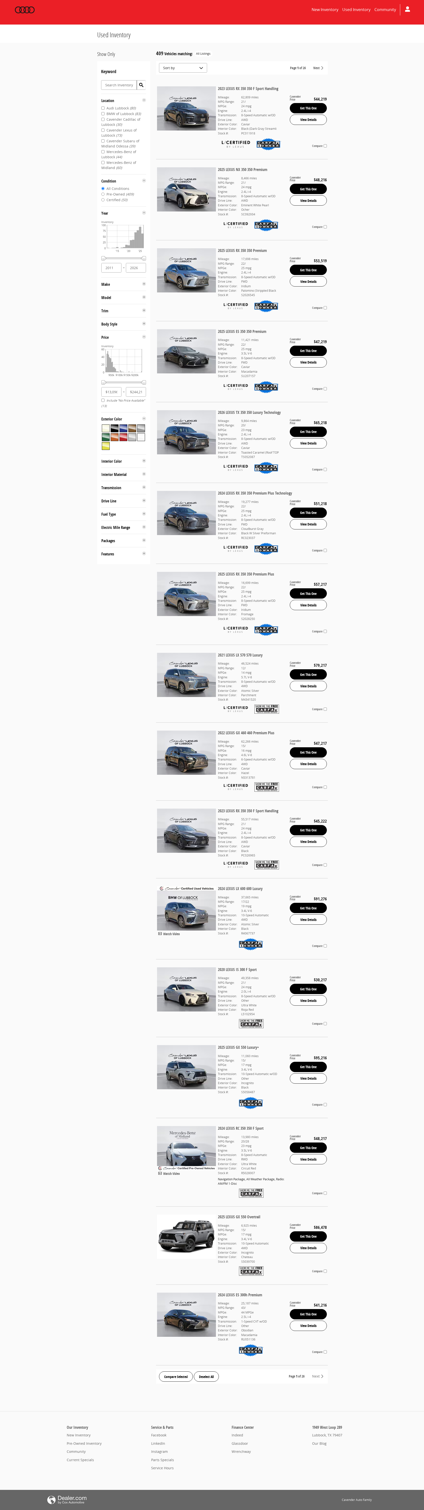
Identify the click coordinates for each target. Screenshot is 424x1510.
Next (316, 68)
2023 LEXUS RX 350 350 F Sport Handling (248, 88)
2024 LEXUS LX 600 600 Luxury (240, 888)
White (141, 437)
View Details (308, 119)
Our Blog (319, 1443)
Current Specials (80, 1459)
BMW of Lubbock (123, 113)
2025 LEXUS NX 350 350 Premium (242, 169)
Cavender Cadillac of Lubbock (120, 122)
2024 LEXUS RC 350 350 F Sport (241, 1128)
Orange (115, 437)
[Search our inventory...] (141, 85)
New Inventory (325, 9)
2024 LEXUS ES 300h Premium (240, 1295)
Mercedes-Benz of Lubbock (118, 154)
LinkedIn (158, 1443)
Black (115, 428)
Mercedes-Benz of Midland (118, 165)
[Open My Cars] (406, 9)
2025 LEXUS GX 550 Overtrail (239, 1217)
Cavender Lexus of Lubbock (119, 133)
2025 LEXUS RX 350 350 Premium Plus (246, 574)
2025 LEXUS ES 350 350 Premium (242, 331)
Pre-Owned (120, 194)
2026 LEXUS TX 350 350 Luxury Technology (249, 412)
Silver (132, 437)
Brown (132, 428)
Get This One (308, 108)
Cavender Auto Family (357, 1500)
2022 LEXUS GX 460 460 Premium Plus (246, 732)
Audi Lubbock (121, 108)
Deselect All (206, 1376)
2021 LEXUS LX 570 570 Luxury (240, 655)
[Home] (25, 10)
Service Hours (162, 1468)
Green (106, 437)
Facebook (158, 1435)
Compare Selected (176, 1376)
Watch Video (171, 934)
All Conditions (117, 188)
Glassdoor (240, 1443)
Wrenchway (241, 1451)
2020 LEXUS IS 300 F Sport (237, 969)
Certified (116, 199)
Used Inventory (356, 9)
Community (385, 9)
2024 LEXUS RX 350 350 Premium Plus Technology (255, 493)
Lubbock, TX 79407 (327, 1435)
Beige (106, 428)
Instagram (159, 1451)
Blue (123, 428)
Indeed (237, 1435)
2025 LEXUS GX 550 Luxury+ (238, 1047)
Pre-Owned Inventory (84, 1443)
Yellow (106, 446)
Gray (141, 428)
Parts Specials (162, 1459)
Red (123, 437)
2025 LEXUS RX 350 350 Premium (242, 250)
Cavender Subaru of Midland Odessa (120, 143)
